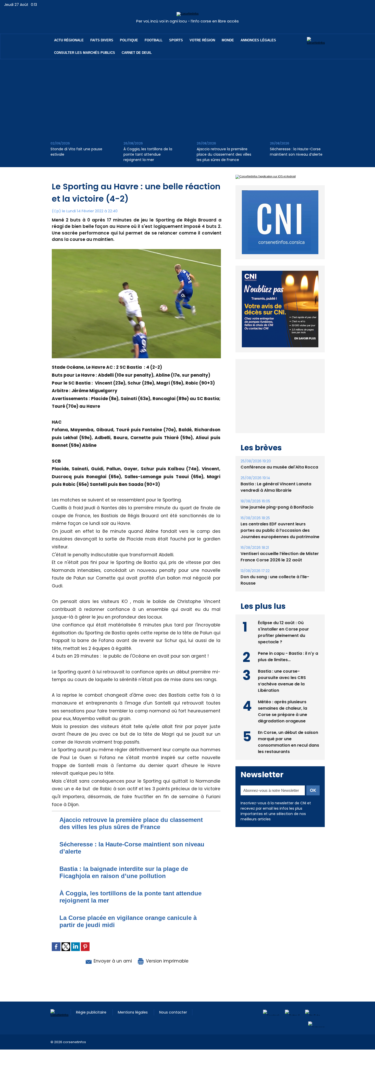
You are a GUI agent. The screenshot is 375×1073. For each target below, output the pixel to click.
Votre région (202, 40)
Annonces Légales (258, 40)
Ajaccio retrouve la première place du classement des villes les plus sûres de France (224, 154)
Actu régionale (69, 40)
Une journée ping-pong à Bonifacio (277, 507)
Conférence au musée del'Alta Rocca (279, 467)
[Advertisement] (187, 97)
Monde (228, 40)
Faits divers (101, 40)
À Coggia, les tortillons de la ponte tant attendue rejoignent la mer (147, 154)
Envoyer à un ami (112, 961)
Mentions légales (133, 1012)
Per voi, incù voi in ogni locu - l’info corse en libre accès (187, 21)
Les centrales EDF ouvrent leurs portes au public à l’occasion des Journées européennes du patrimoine (280, 530)
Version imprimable (167, 961)
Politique (129, 40)
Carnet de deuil (137, 53)
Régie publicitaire (91, 1012)
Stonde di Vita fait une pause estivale (76, 151)
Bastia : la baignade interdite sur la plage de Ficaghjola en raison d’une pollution (123, 872)
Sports (176, 40)
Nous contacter (173, 1012)
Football (153, 40)
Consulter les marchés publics (84, 53)
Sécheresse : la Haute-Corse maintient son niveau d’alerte (296, 151)
